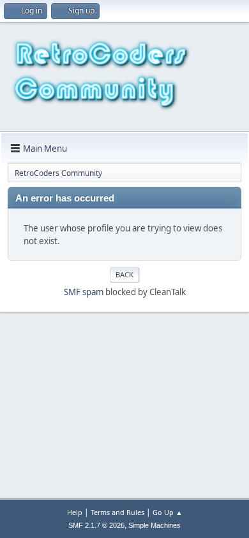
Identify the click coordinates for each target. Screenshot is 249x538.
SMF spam (83, 292)
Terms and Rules (117, 512)
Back (124, 274)
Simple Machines (154, 525)
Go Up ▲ (168, 512)
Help (74, 512)
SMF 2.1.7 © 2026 (96, 525)
